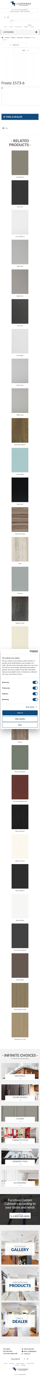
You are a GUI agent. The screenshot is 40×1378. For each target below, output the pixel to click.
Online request (14, 11)
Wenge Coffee (20, 623)
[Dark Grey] (20, 192)
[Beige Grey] (20, 281)
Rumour (20, 742)
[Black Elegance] (20, 876)
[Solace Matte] (20, 965)
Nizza (20, 563)
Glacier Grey (20, 385)
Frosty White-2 (20, 236)
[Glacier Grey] (20, 370)
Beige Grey (20, 296)
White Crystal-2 (20, 861)
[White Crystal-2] (20, 846)
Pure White (20, 355)
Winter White (20, 920)
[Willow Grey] (20, 400)
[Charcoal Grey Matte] (20, 935)
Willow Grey (20, 415)
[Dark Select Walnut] (20, 430)
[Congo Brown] (20, 162)
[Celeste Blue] (20, 460)
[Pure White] (20, 341)
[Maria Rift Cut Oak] (20, 1025)
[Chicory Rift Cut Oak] (20, 995)
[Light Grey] (20, 252)
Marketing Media (22, 1374)
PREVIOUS (16, 45)
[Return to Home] (2, 37)
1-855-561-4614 (25, 11)
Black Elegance (20, 890)
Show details (30, 707)
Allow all (20, 713)
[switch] (35, 688)
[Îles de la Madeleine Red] (20, 787)
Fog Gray (20, 593)
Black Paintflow (20, 831)
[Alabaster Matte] (20, 638)
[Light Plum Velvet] (20, 519)
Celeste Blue (20, 474)
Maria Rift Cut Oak (20, 1039)
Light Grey (20, 266)
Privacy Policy (30, 1363)
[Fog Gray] (20, 579)
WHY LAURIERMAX (30, 1351)
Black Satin (20, 504)
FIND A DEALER (29, 1349)
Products (11, 1363)
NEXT (24, 50)
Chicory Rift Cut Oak (20, 1009)
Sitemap (23, 1365)
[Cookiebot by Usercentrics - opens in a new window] (30, 651)
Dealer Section (18, 26)
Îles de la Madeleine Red (20, 801)
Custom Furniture (10, 1353)
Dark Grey (20, 207)
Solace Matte (20, 980)
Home (5, 26)
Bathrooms (7, 1351)
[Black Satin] (20, 489)
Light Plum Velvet (20, 534)
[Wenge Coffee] (20, 608)
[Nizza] (20, 549)
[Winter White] (20, 906)
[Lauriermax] (20, 3)
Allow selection (20, 719)
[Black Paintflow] (20, 816)
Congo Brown (20, 177)
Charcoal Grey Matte (20, 950)
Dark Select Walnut (20, 444)
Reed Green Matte (20, 771)
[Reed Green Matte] (20, 757)
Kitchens (6, 1349)
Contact (11, 26)
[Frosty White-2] (20, 222)
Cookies (17, 1365)
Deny (20, 725)
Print (6, 128)
